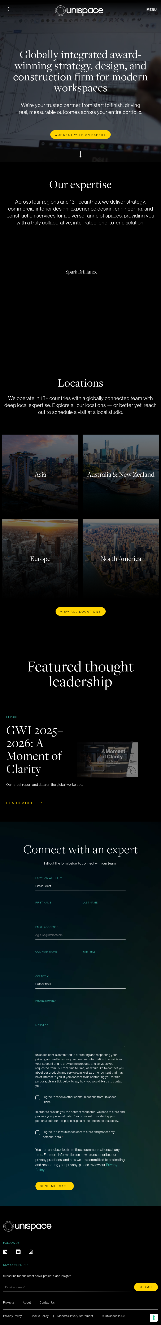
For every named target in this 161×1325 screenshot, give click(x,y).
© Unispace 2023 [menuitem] (113, 1316)
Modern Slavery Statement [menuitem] (75, 1316)
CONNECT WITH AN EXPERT (80, 135)
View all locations (80, 612)
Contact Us (47, 1302)
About (27, 1302)
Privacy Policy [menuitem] (12, 1316)
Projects (8, 1302)
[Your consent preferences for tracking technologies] (154, 1318)
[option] (80, 760)
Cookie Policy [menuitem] (40, 1316)
